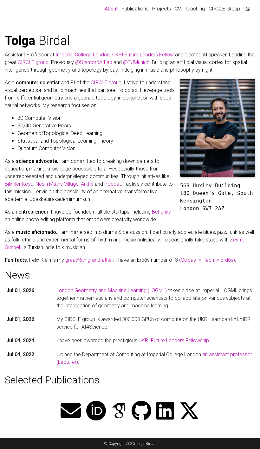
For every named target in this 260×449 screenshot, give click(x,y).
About (112, 8)
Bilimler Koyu (19, 184)
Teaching (195, 9)
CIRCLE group (33, 62)
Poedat (112, 184)
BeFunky (161, 212)
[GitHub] (141, 411)
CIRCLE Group (224, 9)
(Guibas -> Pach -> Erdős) (207, 260)
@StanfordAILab (93, 62)
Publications (134, 9)
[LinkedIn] (165, 411)
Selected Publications (52, 380)
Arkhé (87, 184)
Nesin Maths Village (57, 184)
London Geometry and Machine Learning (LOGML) (111, 290)
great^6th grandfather (89, 260)
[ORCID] (96, 411)
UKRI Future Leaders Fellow (143, 55)
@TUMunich (136, 62)
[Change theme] (246, 7)
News (17, 275)
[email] (71, 411)
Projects (161, 9)
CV (178, 9)
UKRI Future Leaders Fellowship (174, 340)
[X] (189, 411)
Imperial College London (82, 55)
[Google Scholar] (119, 411)
